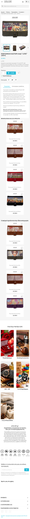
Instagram (10, 458)
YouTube (6, 458)
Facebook (2, 458)
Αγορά (11, 73)
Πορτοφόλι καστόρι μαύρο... (15, 211)
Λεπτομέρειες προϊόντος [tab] (18, 86)
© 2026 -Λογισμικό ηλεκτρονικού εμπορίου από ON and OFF (14, 516)
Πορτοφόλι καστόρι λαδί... (15, 265)
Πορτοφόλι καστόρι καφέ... (15, 139)
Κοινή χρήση (8, 79)
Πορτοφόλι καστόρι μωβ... (15, 313)
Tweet (12, 79)
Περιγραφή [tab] (7, 86)
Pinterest (15, 79)
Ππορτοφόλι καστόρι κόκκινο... (15, 187)
